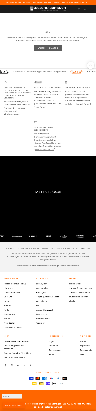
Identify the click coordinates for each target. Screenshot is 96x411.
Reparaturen (42, 314)
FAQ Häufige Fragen (13, 327)
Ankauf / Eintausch (44, 310)
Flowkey (72, 301)
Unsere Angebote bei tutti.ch (17, 341)
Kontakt (7, 318)
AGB (82, 354)
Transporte (41, 323)
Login (51, 341)
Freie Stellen (9, 323)
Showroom (9, 288)
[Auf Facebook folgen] (5, 365)
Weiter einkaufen (48, 48)
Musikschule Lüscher (78, 296)
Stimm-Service (43, 318)
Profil (51, 354)
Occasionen (41, 301)
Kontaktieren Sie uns (44, 149)
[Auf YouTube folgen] (18, 365)
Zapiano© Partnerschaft (80, 288)
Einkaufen (53, 345)
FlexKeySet (41, 292)
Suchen (7, 305)
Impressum (85, 345)
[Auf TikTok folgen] (25, 365)
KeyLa (6, 310)
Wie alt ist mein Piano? (14, 357)
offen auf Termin (82, 104)
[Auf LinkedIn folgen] (31, 365)
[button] (90, 65)
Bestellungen (55, 350)
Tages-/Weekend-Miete (47, 296)
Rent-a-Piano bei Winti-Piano (17, 353)
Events (7, 301)
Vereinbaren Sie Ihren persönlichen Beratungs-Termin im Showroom (48, 265)
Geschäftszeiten (12, 292)
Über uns (8, 296)
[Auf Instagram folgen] (11, 365)
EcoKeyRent (41, 283)
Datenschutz (86, 350)
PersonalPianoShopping (15, 283)
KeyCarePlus (42, 288)
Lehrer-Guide (75, 283)
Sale (38, 305)
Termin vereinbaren (13, 405)
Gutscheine (9, 314)
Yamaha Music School (79, 292)
